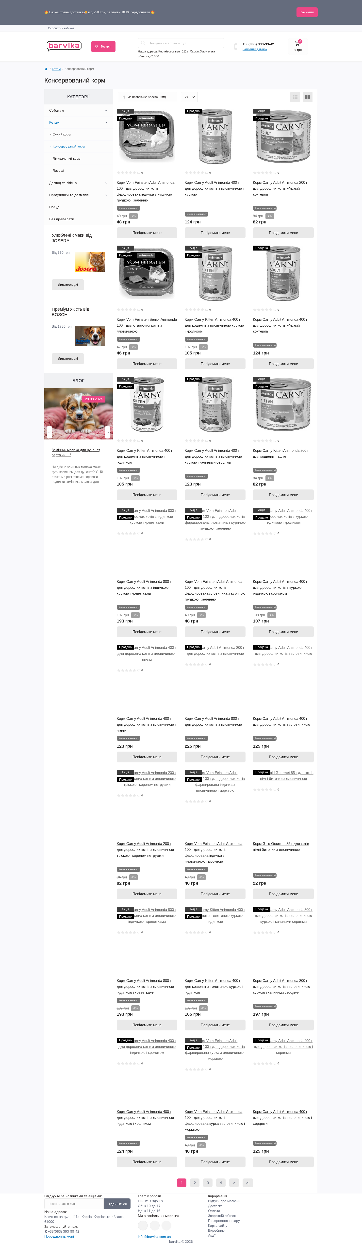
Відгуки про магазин (224, 1201)
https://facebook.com (143, 1225)
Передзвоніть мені (59, 1236)
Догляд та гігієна (63, 183)
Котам (56, 69)
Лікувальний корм (67, 158)
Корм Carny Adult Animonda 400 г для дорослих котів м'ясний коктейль (280, 325)
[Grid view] (308, 97)
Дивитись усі (68, 285)
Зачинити (307, 12)
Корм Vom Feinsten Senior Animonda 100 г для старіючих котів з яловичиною (147, 325)
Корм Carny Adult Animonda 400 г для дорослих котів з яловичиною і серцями (282, 1118)
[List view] (295, 97)
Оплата (214, 1211)
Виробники (217, 1230)
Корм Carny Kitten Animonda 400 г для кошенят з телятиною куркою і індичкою (214, 986)
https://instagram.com (166, 1225)
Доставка (215, 1206)
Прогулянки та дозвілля (69, 195)
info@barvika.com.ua (154, 1237)
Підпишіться (117, 1204)
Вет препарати (61, 219)
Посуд (54, 207)
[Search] (143, 43)
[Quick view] (173, 112)
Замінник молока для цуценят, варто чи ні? (76, 452)
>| (247, 1183)
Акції (211, 1235)
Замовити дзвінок (255, 49)
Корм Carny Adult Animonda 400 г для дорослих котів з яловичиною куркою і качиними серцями (213, 456)
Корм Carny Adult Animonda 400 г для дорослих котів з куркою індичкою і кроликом (280, 587)
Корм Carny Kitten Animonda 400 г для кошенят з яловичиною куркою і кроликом (214, 325)
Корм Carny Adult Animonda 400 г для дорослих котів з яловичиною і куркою (214, 188)
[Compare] (173, 131)
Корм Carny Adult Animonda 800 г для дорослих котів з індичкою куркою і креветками (144, 587)
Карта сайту (217, 1225)
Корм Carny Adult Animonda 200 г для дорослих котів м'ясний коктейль (280, 188)
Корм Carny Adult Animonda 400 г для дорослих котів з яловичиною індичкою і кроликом (145, 1118)
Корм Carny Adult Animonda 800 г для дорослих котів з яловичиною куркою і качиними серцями (281, 986)
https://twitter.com (155, 1225)
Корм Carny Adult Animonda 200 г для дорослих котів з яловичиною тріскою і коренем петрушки (145, 849)
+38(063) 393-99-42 (258, 44)
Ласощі (58, 170)
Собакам (56, 110)
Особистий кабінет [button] (61, 28)
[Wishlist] (173, 121)
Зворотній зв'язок (222, 1216)
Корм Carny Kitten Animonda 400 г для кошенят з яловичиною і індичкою (144, 456)
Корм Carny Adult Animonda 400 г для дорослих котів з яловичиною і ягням (146, 724)
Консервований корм (69, 146)
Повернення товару (224, 1221)
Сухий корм (62, 134)
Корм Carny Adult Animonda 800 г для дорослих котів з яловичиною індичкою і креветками (145, 986)
